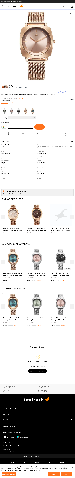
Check (39, 127)
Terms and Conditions (28, 456)
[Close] (72, 467)
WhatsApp (12, 451)
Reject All (66, 474)
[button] (37, 86)
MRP (10, 98)
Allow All (54, 474)
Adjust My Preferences (8, 474)
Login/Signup (4, 102)
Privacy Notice (37, 456)
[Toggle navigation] (2, 6)
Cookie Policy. (37, 470)
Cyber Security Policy (47, 456)
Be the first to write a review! (37, 371)
